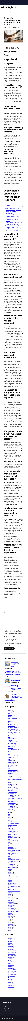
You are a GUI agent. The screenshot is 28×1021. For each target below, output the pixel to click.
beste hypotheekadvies (13, 749)
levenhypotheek (12, 834)
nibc (9, 845)
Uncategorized (15, 27)
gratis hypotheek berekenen (15, 779)
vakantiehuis (11, 905)
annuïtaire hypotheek (13, 729)
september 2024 (12, 974)
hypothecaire (11, 793)
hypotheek (10, 796)
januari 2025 (11, 968)
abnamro (10, 716)
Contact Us (7, 1010)
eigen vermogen (12, 765)
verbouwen (10, 914)
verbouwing (11, 916)
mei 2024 (10, 980)
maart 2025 (11, 965)
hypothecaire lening (12, 795)
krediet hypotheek (12, 825)
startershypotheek (12, 884)
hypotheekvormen (12, 807)
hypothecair (11, 790)
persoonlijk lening (12, 866)
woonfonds (10, 924)
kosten (9, 820)
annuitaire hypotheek (13, 727)
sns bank (10, 880)
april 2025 (10, 963)
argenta (10, 734)
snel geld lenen (11, 876)
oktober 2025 (11, 954)
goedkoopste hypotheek (14, 778)
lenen (9, 828)
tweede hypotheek (12, 898)
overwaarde (11, 864)
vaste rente (10, 909)
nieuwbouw (10, 847)
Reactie (6, 597)
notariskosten (11, 848)
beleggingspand (12, 743)
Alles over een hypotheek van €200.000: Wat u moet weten (17, 664)
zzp (9, 930)
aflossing (10, 721)
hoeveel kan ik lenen (13, 784)
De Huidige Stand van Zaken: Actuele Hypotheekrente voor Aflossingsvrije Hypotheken (13, 673)
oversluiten (10, 862)
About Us (6, 1008)
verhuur (9, 917)
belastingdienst (11, 741)
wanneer (10, 919)
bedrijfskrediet (11, 738)
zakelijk (9, 927)
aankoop (10, 712)
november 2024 (12, 971)
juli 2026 (10, 940)
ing (8, 812)
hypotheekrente (11, 803)
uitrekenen (10, 902)
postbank (10, 869)
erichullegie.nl (8, 7)
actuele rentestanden (13, 718)
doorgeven (10, 760)
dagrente (10, 757)
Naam (5, 612)
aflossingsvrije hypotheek (14, 723)
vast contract (11, 908)
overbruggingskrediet (13, 861)
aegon (9, 719)
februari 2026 (11, 947)
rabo (9, 870)
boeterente (10, 752)
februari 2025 (11, 966)
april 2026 (10, 944)
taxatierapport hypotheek (14, 891)
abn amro (10, 715)
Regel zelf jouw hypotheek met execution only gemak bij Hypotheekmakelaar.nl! (13, 697)
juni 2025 (10, 960)
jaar (9, 814)
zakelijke (10, 928)
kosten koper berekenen (14, 823)
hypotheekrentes (12, 804)
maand (9, 836)
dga (9, 759)
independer (10, 811)
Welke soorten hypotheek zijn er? (14, 207)
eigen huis (10, 763)
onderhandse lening (12, 853)
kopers (9, 818)
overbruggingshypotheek (14, 859)
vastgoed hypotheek (13, 911)
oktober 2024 (11, 973)
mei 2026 (10, 943)
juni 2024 (10, 979)
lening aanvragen (12, 829)
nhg (9, 844)
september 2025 (12, 955)
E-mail (6, 618)
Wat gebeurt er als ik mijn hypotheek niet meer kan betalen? (12, 219)
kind (9, 815)
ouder (9, 855)
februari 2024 (11, 985)
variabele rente (11, 906)
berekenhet (10, 748)
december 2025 (12, 951)
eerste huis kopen (12, 762)
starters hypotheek (12, 883)
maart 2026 (11, 946)
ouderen (10, 856)
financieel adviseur (12, 770)
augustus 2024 (11, 976)
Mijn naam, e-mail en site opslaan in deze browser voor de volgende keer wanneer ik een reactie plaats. (14, 631)
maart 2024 (11, 984)
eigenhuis (10, 767)
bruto (9, 754)
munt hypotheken (12, 840)
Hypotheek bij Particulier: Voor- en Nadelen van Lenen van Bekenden (16, 687)
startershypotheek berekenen (15, 886)
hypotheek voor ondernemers (15, 798)
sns (8, 878)
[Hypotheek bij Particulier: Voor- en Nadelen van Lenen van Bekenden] (7, 687)
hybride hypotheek (12, 789)
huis (9, 785)
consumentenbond (12, 756)
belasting (10, 740)
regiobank (10, 873)
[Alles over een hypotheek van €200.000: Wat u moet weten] (7, 663)
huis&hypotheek (12, 787)
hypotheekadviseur (12, 801)
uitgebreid (10, 900)
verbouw (10, 913)
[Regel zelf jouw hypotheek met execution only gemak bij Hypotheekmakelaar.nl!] (7, 696)
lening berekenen (12, 831)
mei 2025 (10, 962)
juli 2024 (10, 977)
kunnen (9, 826)
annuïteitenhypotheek (13, 732)
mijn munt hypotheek (13, 837)
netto (9, 842)
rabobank (10, 872)
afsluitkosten (11, 724)
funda (9, 776)
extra (9, 768)
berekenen (10, 746)
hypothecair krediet (12, 792)
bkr (8, 751)
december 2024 (12, 969)
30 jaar (9, 710)
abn (9, 713)
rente (9, 875)
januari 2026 (11, 949)
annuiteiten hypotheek (13, 730)
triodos (9, 895)
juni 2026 (10, 941)
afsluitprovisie (11, 726)
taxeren (9, 894)
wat (9, 920)
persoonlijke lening (12, 867)
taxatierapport (11, 889)
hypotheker (10, 809)
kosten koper (11, 822)
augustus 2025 (11, 957)
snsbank (10, 881)
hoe (9, 782)
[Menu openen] (26, 7)
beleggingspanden (12, 745)
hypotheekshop (11, 806)
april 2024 (10, 982)
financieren (10, 773)
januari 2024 (11, 987)
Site (4, 624)
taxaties (10, 892)
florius (9, 774)
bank (9, 737)
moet (9, 839)
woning (9, 922)
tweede (9, 897)
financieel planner (12, 771)
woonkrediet (11, 925)
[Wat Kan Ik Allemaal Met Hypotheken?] (7, 680)
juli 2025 (10, 958)
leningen (10, 833)
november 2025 (12, 952)
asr (8, 735)
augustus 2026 (11, 938)
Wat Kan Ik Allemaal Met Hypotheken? (16, 679)
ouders (9, 858)
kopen (9, 817)
